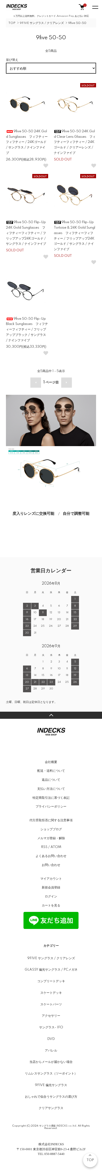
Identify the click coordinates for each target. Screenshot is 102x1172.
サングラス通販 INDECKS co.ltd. (58, 1125)
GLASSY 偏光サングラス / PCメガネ (51, 969)
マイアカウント (51, 878)
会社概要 (51, 762)
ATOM (56, 847)
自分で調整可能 (76, 513)
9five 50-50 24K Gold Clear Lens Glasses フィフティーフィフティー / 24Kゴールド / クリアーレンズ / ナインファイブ (75, 142)
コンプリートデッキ (51, 981)
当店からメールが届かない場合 (51, 1062)
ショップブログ (51, 829)
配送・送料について (51, 770)
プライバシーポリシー (51, 806)
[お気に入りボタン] (45, 165)
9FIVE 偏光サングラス (51, 1085)
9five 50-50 (77, 23)
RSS (44, 847)
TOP (11, 23)
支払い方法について (51, 788)
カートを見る (51, 905)
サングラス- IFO (51, 1027)
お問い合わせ (51, 865)
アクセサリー (51, 1015)
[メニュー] (95, 7)
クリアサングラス (51, 1108)
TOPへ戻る (51, 715)
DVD (51, 1039)
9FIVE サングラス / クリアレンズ (42, 23)
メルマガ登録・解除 (51, 838)
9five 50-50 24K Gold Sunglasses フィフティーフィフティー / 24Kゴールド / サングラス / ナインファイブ (27, 142)
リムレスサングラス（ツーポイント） (51, 1073)
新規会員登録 (51, 887)
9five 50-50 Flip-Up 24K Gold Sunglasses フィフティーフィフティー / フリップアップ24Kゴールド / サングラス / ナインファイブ (26, 233)
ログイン (51, 896)
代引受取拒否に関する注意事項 (51, 820)
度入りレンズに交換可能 (33, 513)
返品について (51, 779)
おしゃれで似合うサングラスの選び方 (51, 1096)
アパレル (51, 1050)
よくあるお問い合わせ (51, 856)
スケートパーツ (51, 1004)
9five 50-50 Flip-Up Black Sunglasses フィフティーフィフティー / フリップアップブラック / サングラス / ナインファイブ (27, 329)
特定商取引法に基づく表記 (51, 797)
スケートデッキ (51, 992)
